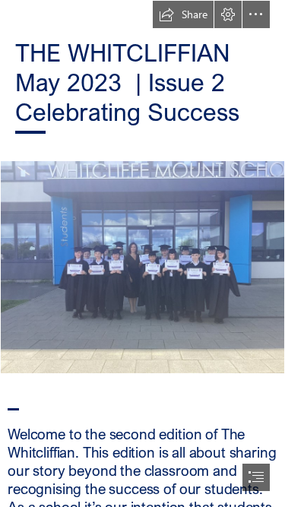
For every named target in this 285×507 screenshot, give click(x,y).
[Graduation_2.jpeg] (142, 267)
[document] (142, 253)
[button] (183, 14)
